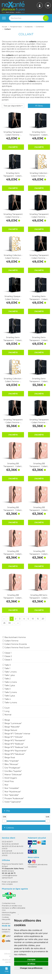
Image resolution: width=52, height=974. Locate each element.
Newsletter (32, 867)
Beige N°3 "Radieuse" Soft (16, 747)
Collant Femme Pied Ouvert (17, 647)
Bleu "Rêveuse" (11, 764)
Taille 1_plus (9, 675)
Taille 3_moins (10, 692)
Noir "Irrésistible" (11, 788)
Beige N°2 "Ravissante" (14, 740)
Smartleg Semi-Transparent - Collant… (39, 133)
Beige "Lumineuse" (13, 723)
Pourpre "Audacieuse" (14, 798)
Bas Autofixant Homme (15, 637)
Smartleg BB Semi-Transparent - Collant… (39, 596)
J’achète (13, 147)
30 (9, 623)
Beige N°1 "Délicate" (13, 737)
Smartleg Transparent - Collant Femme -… (13, 133)
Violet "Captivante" (12, 802)
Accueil (4, 27)
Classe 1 (7, 653)
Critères (10, 828)
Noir (6, 785)
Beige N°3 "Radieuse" (14, 744)
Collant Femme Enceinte (15, 644)
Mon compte (7, 884)
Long (6, 711)
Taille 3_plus (9, 696)
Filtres (40, 106)
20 (43, 619)
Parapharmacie (16, 27)
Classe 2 (8, 656)
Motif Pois (9, 781)
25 (4, 623)
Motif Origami (10, 778)
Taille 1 (7, 668)
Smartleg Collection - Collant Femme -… (39, 174)
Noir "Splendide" (11, 795)
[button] (13, 106)
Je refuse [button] (31, 964)
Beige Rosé (9, 757)
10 (33, 619)
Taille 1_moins (10, 672)
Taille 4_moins (10, 702)
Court (7, 708)
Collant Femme (11, 641)
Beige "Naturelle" (12, 727)
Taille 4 (7, 699)
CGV (4, 910)
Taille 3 (7, 689)
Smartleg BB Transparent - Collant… (13, 464)
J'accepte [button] (31, 959)
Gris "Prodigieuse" (12, 768)
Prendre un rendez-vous (12, 906)
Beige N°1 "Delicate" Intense (17, 733)
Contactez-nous (8, 903)
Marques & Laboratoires (37, 864)
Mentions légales (9, 912)
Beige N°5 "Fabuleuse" (14, 754)
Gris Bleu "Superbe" (13, 771)
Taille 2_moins (10, 682)
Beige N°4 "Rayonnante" (15, 751)
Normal (7, 715)
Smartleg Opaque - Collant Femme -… (13, 297)
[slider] (4, 821)
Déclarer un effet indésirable (13, 908)
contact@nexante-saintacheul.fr (10, 876)
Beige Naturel (10, 730)
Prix (8, 811)
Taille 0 (7, 665)
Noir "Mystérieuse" (12, 791)
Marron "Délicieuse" (13, 774)
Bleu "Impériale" (11, 761)
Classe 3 (8, 660)
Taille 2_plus (9, 685)
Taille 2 (7, 679)
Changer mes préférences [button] (31, 968)
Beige (7, 720)
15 (38, 619)
